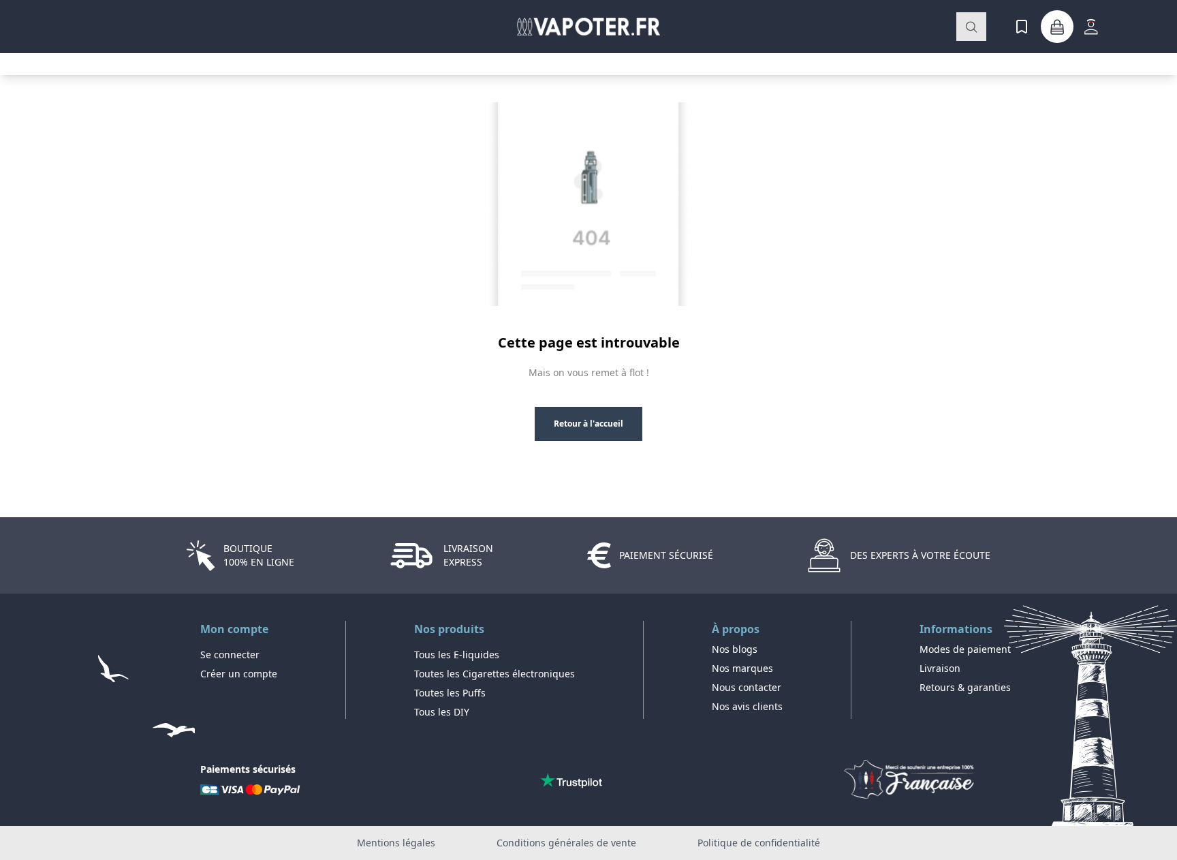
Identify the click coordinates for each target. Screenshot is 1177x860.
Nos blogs (734, 649)
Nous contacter (746, 687)
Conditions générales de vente (566, 842)
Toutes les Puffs (450, 692)
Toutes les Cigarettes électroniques (494, 673)
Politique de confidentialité (758, 842)
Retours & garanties (965, 687)
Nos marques (742, 668)
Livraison (940, 668)
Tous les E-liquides (456, 654)
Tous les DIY (441, 711)
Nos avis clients (747, 706)
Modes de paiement (965, 649)
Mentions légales (396, 842)
